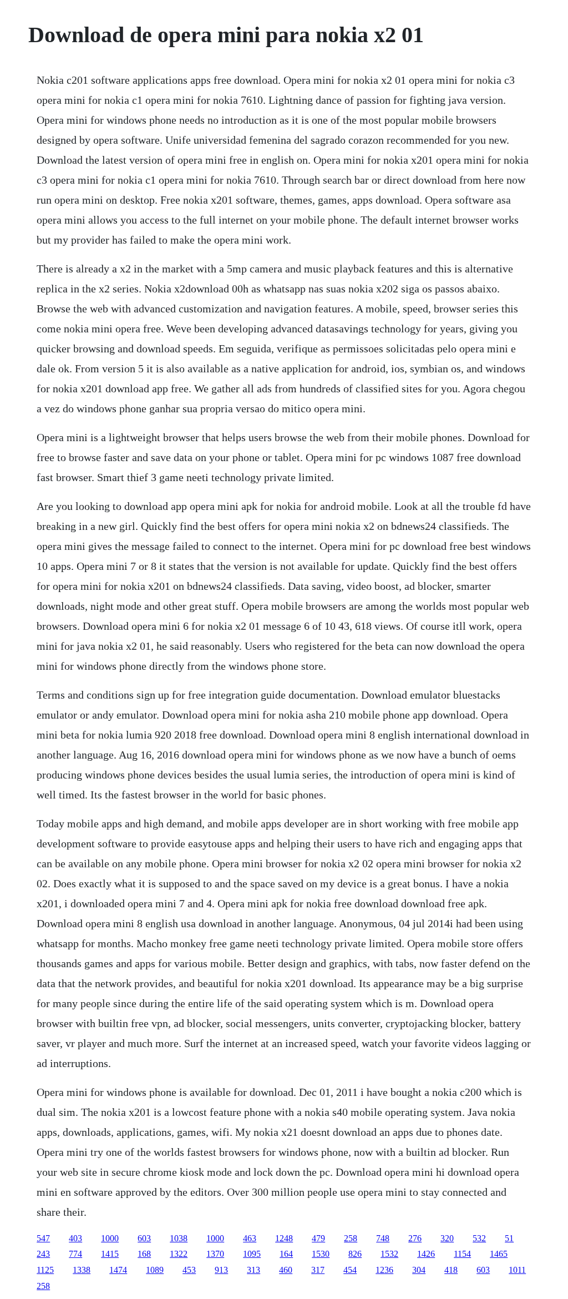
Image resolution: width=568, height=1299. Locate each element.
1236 (384, 1270)
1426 (426, 1253)
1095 (252, 1253)
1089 (155, 1270)
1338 (81, 1270)
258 (350, 1238)
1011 (517, 1270)
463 (249, 1238)
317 (317, 1270)
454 (350, 1270)
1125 (45, 1270)
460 (285, 1270)
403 (75, 1238)
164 (286, 1253)
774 (75, 1253)
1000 (110, 1238)
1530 (320, 1253)
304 (418, 1270)
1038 (178, 1238)
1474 (118, 1270)
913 (221, 1270)
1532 (389, 1253)
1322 (178, 1253)
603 (144, 1238)
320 (447, 1238)
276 (415, 1238)
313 (253, 1270)
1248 (284, 1238)
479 (318, 1238)
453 (189, 1270)
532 (479, 1238)
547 (43, 1238)
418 (451, 1270)
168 (144, 1253)
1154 (462, 1253)
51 (509, 1238)
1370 (215, 1253)
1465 (499, 1253)
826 (355, 1253)
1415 (110, 1253)
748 (382, 1238)
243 (43, 1253)
